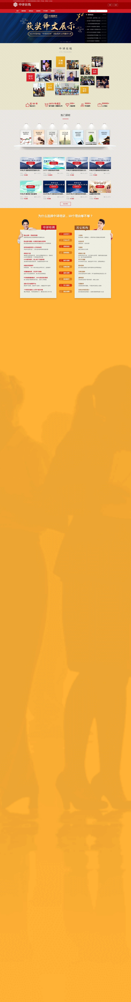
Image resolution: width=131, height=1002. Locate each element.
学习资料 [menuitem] (45, 10)
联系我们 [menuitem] (53, 10)
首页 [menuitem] (17, 10)
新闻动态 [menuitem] (31, 10)
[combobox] (90, 11)
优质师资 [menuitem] (38, 10)
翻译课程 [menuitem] (24, 10)
